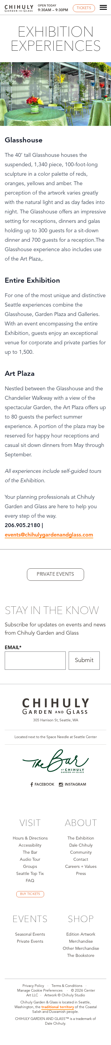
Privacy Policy (33, 986)
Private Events (55, 574)
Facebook (44, 784)
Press (81, 874)
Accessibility (30, 845)
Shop (81, 919)
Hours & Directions (30, 838)
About (81, 823)
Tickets (84, 8)
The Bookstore (80, 956)
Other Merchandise (81, 949)
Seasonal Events (30, 934)
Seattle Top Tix (30, 874)
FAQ (30, 881)
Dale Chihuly (81, 845)
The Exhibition (80, 838)
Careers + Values (80, 867)
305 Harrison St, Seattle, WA (55, 720)
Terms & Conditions (67, 986)
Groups (30, 867)
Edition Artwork (80, 934)
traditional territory (57, 1007)
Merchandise (81, 941)
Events (30, 919)
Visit (30, 823)
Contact (80, 860)
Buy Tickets (30, 894)
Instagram (75, 784)
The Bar (30, 852)
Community (81, 852)
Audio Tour (30, 860)
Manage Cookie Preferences (39, 991)
